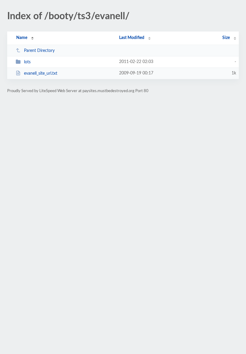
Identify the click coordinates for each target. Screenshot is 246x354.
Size (226, 38)
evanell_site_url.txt (40, 73)
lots (27, 62)
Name (21, 38)
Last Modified (131, 38)
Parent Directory (39, 51)
